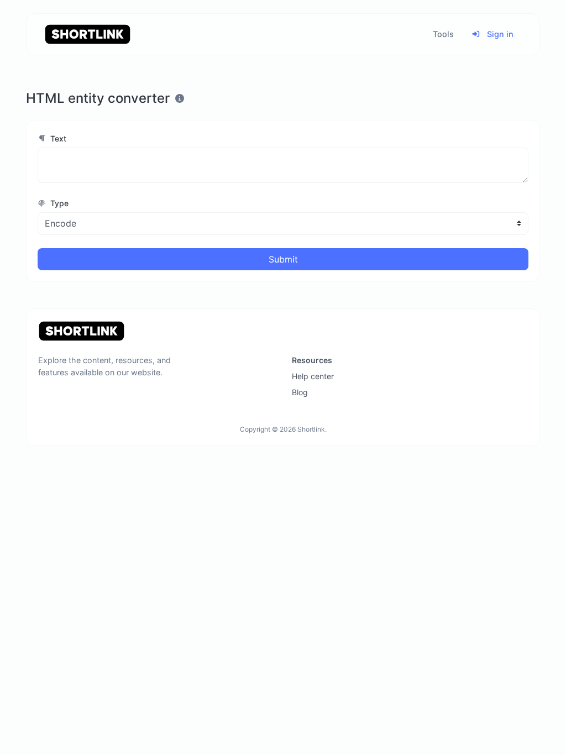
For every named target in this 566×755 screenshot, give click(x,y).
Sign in (499, 34)
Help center (313, 376)
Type (58, 203)
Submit (283, 259)
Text (57, 138)
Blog (300, 392)
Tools (443, 34)
